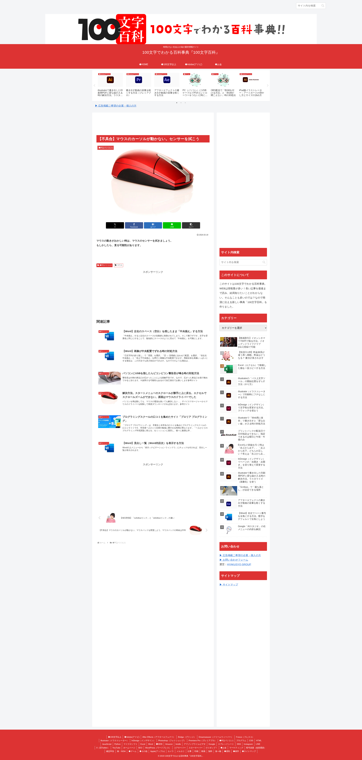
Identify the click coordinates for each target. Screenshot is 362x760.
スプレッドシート (226, 744)
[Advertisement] (153, 124)
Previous (94, 85)
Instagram (248, 744)
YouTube (116, 748)
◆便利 (227, 751)
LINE (258, 744)
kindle (178, 744)
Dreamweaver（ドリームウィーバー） (216, 737)
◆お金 (223, 748)
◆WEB (159, 744)
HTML (259, 740)
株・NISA (121, 751)
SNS (239, 744)
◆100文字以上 (114, 737)
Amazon (169, 744)
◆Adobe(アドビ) (131, 737)
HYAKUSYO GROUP (239, 564)
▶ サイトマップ (228, 584)
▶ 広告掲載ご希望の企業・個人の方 (115, 105)
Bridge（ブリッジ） (187, 737)
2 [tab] (181, 102)
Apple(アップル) (157, 751)
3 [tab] (185, 102)
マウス (119, 265)
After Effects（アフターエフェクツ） (158, 737)
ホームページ (129, 748)
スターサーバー (196, 748)
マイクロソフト (130, 744)
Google (212, 744)
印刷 (196, 751)
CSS (251, 740)
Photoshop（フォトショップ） (172, 740)
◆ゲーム (132, 751)
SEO (140, 748)
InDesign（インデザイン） (143, 740)
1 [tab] (176, 102)
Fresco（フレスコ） (245, 737)
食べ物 (218, 751)
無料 (210, 751)
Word (150, 744)
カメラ (171, 751)
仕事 (189, 751)
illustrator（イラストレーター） (115, 740)
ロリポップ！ (211, 748)
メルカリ (181, 751)
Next (267, 85)
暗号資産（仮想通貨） (256, 748)
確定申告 (110, 751)
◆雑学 (236, 751)
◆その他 (143, 751)
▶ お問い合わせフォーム (233, 559)
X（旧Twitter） (102, 748)
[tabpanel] (110, 85)
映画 (203, 751)
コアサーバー (180, 748)
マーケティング (236, 748)
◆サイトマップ (249, 751)
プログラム (241, 740)
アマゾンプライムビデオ (195, 744)
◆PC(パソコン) (106, 265)
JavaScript (106, 744)
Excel (142, 744)
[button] (322, 5)
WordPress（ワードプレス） (158, 748)
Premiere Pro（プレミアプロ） (202, 740)
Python (117, 744)
